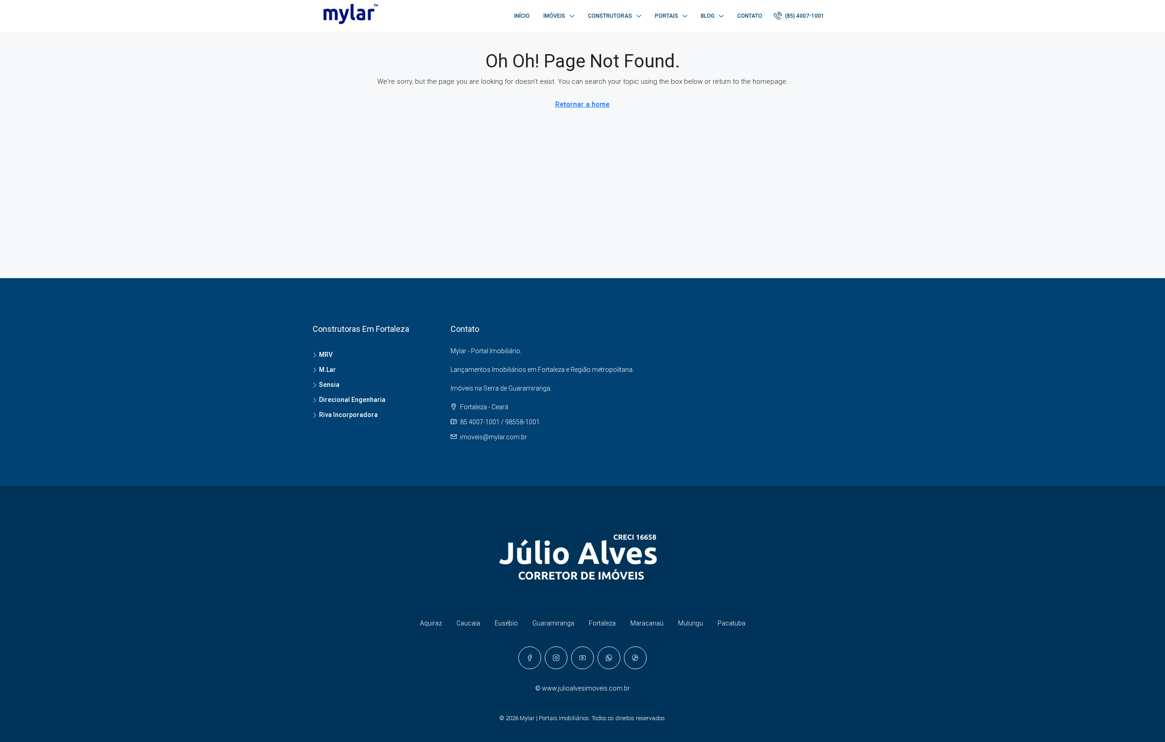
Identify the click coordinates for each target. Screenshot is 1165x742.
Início (522, 16)
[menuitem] (799, 16)
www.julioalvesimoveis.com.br (586, 688)
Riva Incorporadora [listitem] (348, 414)
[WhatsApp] (609, 657)
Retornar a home (582, 104)
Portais (666, 16)
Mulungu (690, 623)
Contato (749, 16)
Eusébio (506, 623)
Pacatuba (731, 623)
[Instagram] (556, 657)
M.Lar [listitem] (327, 369)
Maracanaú (647, 623)
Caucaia (468, 623)
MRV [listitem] (326, 354)
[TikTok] (635, 657)
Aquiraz (431, 623)
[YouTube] (582, 657)
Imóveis (554, 16)
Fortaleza (602, 623)
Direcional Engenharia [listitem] (352, 399)
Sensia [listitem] (329, 384)
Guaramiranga (553, 623)
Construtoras (610, 16)
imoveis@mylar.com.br (493, 437)
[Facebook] (529, 657)
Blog (707, 16)
